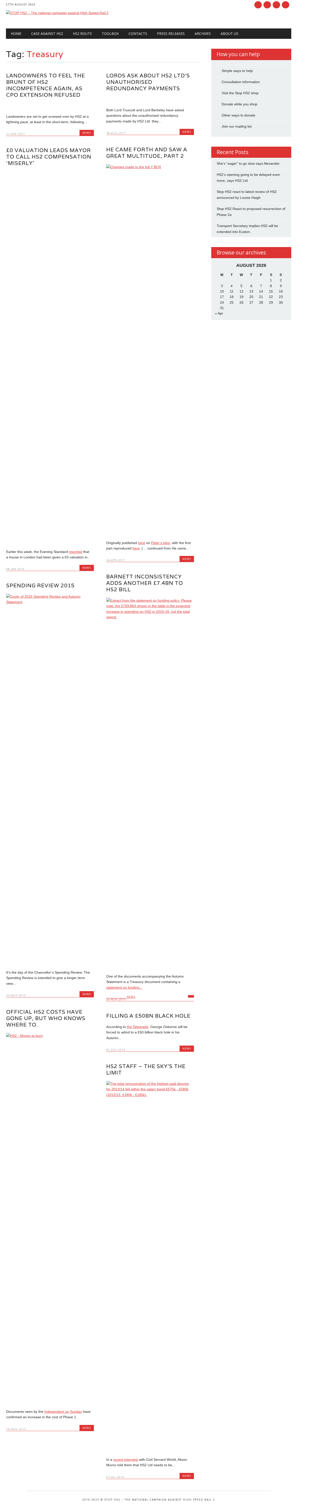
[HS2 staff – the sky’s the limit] (150, 1095)
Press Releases (171, 33)
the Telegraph (137, 1027)
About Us (229, 33)
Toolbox (110, 33)
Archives (203, 33)
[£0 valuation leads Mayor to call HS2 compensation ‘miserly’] (50, 541)
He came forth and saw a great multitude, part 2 (146, 152)
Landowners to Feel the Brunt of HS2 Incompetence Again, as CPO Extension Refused (45, 85)
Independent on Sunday (63, 1412)
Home (16, 33)
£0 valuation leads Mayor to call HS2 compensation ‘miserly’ (48, 156)
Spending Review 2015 (40, 585)
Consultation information (241, 82)
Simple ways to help (237, 71)
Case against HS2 (47, 33)
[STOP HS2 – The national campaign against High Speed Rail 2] (57, 13)
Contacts (138, 33)
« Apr (219, 313)
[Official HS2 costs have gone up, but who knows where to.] (50, 1036)
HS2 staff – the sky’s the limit (145, 1069)
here (141, 543)
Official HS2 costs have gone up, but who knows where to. (45, 1018)
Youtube (276, 4)
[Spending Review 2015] (50, 602)
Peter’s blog (160, 543)
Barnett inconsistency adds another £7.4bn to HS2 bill (144, 583)
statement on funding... (124, 987)
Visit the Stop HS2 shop (240, 93)
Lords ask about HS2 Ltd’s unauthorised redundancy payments (148, 82)
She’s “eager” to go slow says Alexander (248, 163)
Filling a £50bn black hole (148, 1015)
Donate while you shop (239, 104)
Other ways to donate (238, 115)
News (86, 133)
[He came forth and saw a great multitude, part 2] (150, 167)
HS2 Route (82, 33)
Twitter (267, 4)
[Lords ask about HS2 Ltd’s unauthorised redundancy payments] (150, 99)
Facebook (258, 4)
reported (75, 552)
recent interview (125, 1460)
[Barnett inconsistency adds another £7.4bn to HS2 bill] (150, 617)
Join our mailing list (237, 126)
